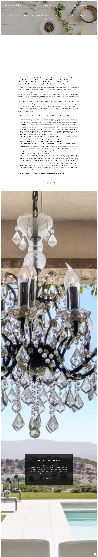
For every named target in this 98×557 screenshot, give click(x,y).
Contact (75, 5)
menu (89, 5)
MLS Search (58, 5)
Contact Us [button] (49, 478)
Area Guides (67, 5)
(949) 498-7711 (83, 5)
